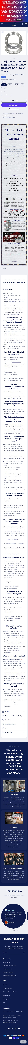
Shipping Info (6, 995)
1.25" (4, 88)
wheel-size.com (16, 361)
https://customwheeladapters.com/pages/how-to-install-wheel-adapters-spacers (14, 513)
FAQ (4, 1002)
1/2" (10, 84)
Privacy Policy (6, 999)
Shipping (3, 79)
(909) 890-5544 (7, 969)
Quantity (3, 91)
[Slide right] (17, 58)
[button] (2, 24)
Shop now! (19, 19)
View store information (9, 117)
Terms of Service (7, 988)
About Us (5, 984)
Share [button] (4, 268)
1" (22, 84)
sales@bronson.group (9, 965)
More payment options (14, 108)
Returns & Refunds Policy (9, 991)
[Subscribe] (23, 953)
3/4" (16, 84)
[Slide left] (10, 58)
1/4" (4, 84)
